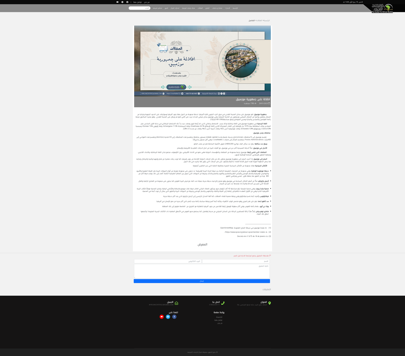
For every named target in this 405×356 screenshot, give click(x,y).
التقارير (207, 8)
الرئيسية (235, 8)
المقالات (200, 8)
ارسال (202, 281)
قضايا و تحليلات (217, 8)
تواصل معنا (137, 2)
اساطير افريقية (157, 8)
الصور (166, 8)
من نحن (147, 2)
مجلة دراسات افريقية (188, 8)
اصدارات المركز (175, 8)
